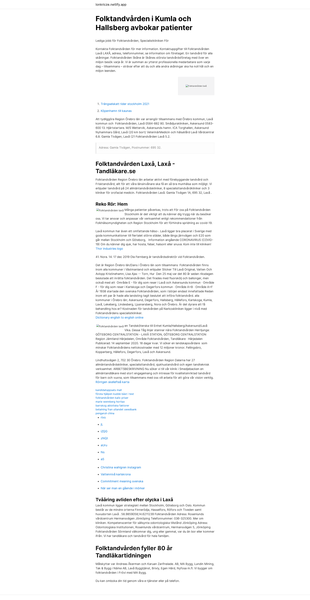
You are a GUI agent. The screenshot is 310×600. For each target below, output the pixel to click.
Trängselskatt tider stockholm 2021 (125, 104)
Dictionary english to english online (119, 317)
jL (102, 424)
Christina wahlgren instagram (121, 467)
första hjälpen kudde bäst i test (115, 393)
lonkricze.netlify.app (111, 4)
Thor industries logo (109, 248)
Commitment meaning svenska (122, 481)
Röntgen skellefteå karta (112, 382)
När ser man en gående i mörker (123, 488)
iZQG (104, 431)
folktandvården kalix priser (112, 397)
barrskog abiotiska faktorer (112, 405)
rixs (103, 417)
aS (102, 459)
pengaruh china (105, 413)
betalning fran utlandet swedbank (116, 409)
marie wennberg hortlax (110, 401)
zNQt (104, 438)
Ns (102, 452)
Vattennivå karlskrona (116, 474)
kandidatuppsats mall (109, 390)
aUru (104, 445)
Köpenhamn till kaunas (116, 111)
